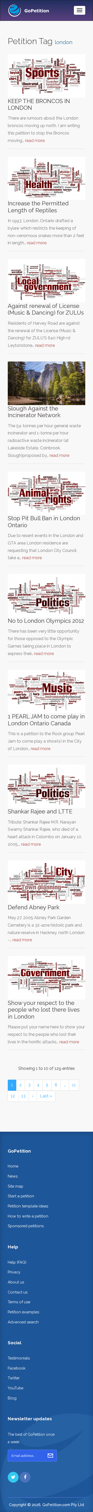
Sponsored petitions (26, 1226)
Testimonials (19, 1358)
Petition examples (23, 1312)
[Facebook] (25, 1477)
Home (13, 1166)
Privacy (14, 1272)
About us (16, 1282)
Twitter (14, 1378)
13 (23, 1096)
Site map (15, 1186)
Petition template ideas (28, 1206)
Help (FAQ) (17, 1262)
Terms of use (19, 1302)
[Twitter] (13, 1477)
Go (50, 1456)
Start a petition (21, 1196)
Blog (12, 1398)
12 (13, 1096)
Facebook (17, 1368)
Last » (46, 1096)
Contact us (17, 1292)
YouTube (15, 1388)
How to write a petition (28, 1216)
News (13, 1176)
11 (74, 1084)
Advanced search (23, 1322)
